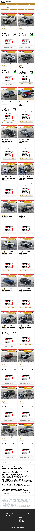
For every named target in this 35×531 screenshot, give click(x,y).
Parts (29, 4)
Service (18, 4)
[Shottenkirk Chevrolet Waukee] (8, 2)
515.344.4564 (22, 517)
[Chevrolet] (3, 2)
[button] (16, 19)
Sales (6, 4)
